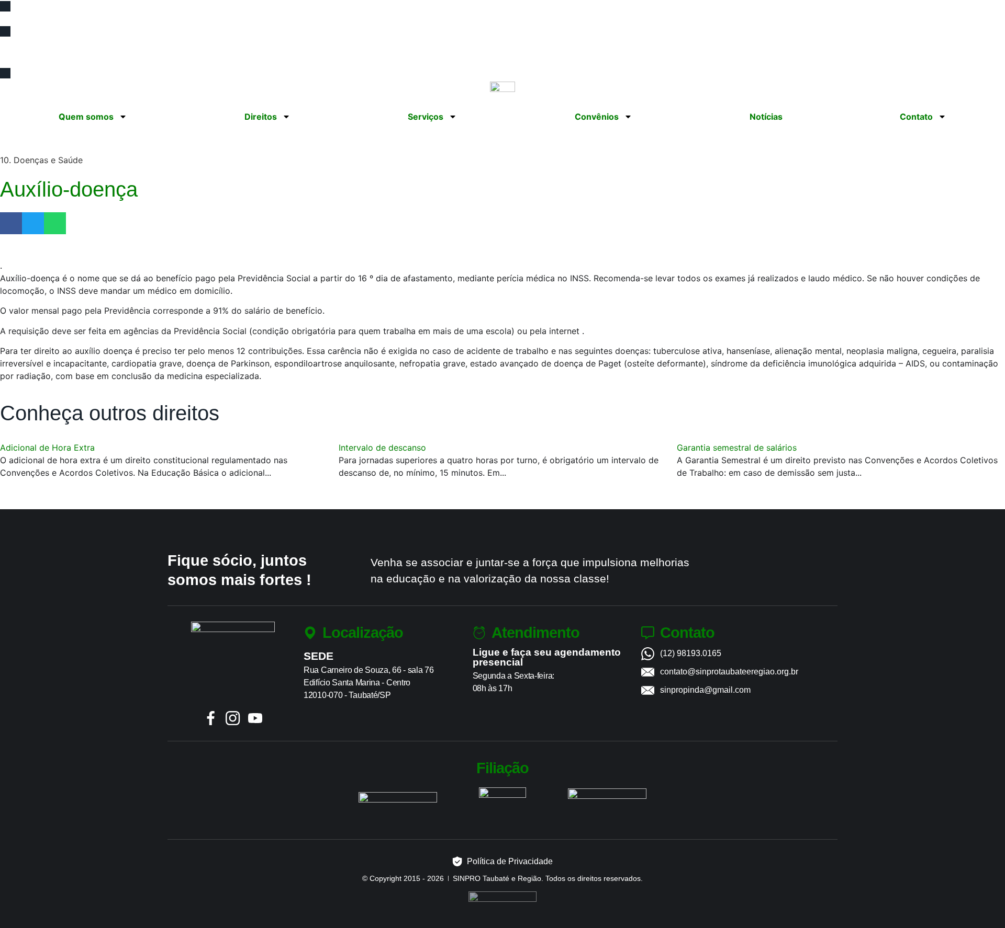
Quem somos (86, 116)
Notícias (766, 116)
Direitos (260, 116)
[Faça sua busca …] (12, 56)
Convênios (597, 116)
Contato (916, 116)
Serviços (425, 116)
